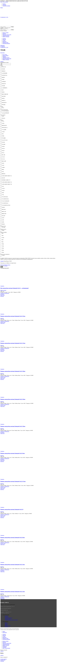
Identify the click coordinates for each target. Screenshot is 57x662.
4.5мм (3, 237)
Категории (2, 52)
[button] (2, 294)
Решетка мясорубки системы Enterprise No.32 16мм (12, 399)
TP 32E (3, 190)
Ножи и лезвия (3, 290)
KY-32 (3, 152)
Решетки (3, 118)
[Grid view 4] (2, 267)
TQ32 (3, 192)
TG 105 (3, 156)
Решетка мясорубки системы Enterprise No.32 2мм (12, 591)
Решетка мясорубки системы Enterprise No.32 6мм (12, 453)
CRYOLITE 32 (4, 127)
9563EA (3, 224)
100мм (3, 230)
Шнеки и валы (7, 625)
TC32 (3, 194)
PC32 (3, 171)
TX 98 (3, 123)
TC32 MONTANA (5, 198)
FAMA (3, 79)
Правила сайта (7, 618)
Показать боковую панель (5, 264)
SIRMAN (3, 71)
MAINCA (3, 100)
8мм (2, 241)
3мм (2, 235)
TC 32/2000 (4, 129)
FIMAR (3, 77)
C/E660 (3, 167)
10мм (3, 243)
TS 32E (3, 188)
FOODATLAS (4, 75)
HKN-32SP (4, 161)
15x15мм (3, 227)
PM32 (3, 169)
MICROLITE (4, 125)
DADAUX (4, 83)
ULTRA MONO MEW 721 (7, 175)
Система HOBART (5, 112)
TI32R (3, 135)
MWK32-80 (4, 213)
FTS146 (3, 142)
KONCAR (4, 66)
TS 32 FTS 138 (4, 140)
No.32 (3, 107)
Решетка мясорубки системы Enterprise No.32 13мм (12, 343)
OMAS (3, 92)
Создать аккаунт (3, 659)
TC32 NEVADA (5, 196)
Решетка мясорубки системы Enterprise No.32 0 (11, 509)
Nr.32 (3, 186)
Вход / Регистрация (6, 648)
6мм (2, 239)
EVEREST (4, 81)
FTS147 (3, 148)
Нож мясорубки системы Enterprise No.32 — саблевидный (14, 288)
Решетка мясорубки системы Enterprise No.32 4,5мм (12, 481)
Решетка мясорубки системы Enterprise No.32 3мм (12, 564)
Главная (2, 261)
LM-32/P (3, 215)
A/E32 (3, 163)
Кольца (6, 624)
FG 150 (3, 159)
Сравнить (4, 647)
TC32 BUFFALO (5, 203)
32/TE (3, 219)
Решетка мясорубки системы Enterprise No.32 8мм (12, 537)
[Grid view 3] (1, 267)
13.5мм (3, 255)
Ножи (3, 116)
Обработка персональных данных (11, 619)
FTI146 (3, 146)
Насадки (6, 626)
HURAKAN (4, 102)
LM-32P (3, 177)
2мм (2, 233)
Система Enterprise (5, 110)
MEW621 (3, 173)
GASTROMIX (4, 73)
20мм (3, 250)
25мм (3, 252)
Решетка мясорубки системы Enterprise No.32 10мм (12, 426)
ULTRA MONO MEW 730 (7, 184)
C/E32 (3, 165)
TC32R (3, 131)
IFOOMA (3, 104)
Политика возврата (8, 617)
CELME (3, 85)
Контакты (7, 616)
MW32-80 (3, 209)
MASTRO (4, 96)
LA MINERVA (4, 87)
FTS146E (3, 144)
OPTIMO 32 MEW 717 (6, 180)
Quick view (2, 295)
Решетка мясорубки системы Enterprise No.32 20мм (12, 371)
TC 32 (3, 121)
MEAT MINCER (5, 94)
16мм (3, 248)
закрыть (1, 61)
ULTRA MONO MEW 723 (7, 182)
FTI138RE (4, 138)
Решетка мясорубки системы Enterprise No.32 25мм (12, 316)
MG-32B (3, 154)
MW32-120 (4, 211)
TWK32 (3, 207)
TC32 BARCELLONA (6, 205)
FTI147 (3, 150)
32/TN (3, 217)
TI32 (3, 133)
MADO (3, 98)
